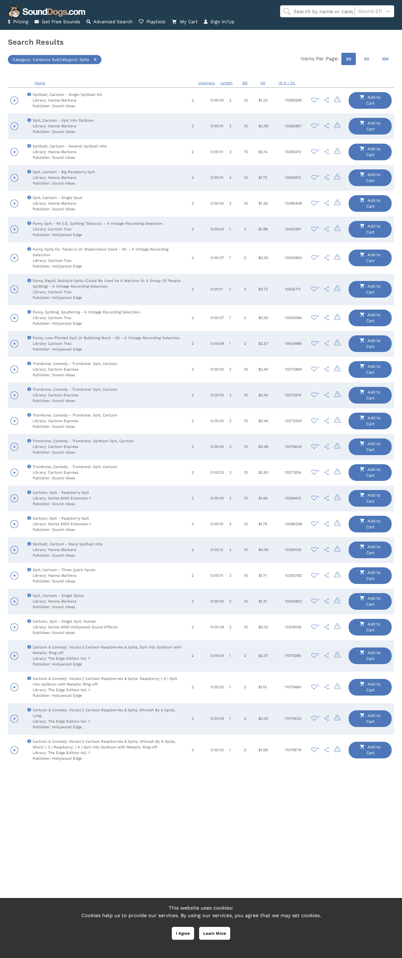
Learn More (214, 933)
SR (262, 83)
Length (226, 83)
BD (245, 83)
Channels (206, 83)
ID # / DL (287, 83)
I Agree (183, 933)
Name (40, 83)
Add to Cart (373, 100)
